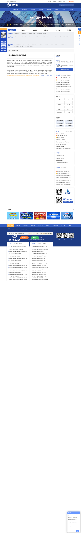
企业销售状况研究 (66, 36)
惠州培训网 (16, 229)
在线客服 (64, 1)
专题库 (64, 9)
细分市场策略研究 (35, 44)
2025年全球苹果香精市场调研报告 (14, 276)
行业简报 (49, 9)
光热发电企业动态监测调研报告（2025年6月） (39, 255)
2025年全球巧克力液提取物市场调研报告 (15, 253)
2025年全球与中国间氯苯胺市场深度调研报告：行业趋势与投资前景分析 (18, 277)
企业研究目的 (16, 36)
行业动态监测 (69, 125)
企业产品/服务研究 (57, 36)
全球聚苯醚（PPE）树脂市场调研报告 (62, 162)
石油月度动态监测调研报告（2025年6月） (38, 260)
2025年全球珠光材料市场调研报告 (14, 263)
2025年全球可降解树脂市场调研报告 (14, 256)
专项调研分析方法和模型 (41, 33)
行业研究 (13, 229)
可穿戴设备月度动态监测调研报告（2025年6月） (39, 253)
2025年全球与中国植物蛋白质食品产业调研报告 (16, 249)
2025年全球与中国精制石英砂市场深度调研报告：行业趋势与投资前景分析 (18, 274)
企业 (68, 131)
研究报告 (24, 9)
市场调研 (14, 9)
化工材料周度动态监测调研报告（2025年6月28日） (40, 276)
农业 (68, 99)
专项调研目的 (16, 33)
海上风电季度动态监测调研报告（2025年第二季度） (40, 279)
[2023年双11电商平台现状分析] (67, 215)
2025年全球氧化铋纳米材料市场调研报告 (15, 269)
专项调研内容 (23, 33)
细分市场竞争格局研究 (29, 46)
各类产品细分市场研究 (44, 44)
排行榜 (56, 9)
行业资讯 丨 (67, 65)
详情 (17, 50)
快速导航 (10, 225)
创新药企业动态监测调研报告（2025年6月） (39, 270)
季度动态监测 (60, 123)
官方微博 (54, 1)
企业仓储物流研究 (51, 38)
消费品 (68, 101)
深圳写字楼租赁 (27, 229)
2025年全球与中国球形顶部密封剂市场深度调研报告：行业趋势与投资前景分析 (18, 265)
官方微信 (49, 1)
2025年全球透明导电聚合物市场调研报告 (15, 260)
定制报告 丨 (67, 61)
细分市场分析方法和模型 (18, 46)
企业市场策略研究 (17, 38)
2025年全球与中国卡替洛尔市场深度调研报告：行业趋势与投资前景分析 (18, 255)
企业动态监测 (60, 125)
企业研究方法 (23, 36)
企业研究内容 (30, 36)
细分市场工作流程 (26, 44)
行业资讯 (41, 9)
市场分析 (33, 9)
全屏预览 (43, 75)
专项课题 (33, 225)
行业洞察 (3, 48)
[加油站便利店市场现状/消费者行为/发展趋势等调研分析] (40, 215)
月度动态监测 (69, 120)
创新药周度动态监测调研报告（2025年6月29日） (40, 272)
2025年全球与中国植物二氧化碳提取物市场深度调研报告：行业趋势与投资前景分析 (18, 246)
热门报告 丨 (59, 61)
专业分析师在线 (68, 201)
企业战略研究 (37, 36)
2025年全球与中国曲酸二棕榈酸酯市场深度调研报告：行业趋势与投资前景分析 (18, 258)
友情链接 (8, 228)
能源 (59, 99)
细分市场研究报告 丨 (64, 62)
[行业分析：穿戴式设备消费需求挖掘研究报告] (53, 215)
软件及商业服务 (59, 112)
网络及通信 (68, 109)
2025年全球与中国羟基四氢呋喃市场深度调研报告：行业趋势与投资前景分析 (18, 267)
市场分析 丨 (59, 65)
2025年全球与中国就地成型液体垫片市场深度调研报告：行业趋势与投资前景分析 (18, 270)
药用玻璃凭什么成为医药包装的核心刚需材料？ (61, 24)
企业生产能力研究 (26, 38)
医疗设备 (59, 104)
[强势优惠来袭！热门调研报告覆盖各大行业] (13, 215)
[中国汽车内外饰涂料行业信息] (26, 215)
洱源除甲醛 (37, 229)
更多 (27, 243)
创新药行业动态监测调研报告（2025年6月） (39, 265)
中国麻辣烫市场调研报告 (60, 155)
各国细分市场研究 (53, 44)
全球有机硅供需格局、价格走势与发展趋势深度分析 (23, 24)
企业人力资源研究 (17, 41)
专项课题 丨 (59, 62)
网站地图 (59, 1)
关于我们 (71, 9)
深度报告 (3, 46)
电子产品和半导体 (68, 112)
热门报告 (3, 41)
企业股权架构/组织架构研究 (47, 36)
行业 (71, 131)
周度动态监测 (60, 120)
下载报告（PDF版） (50, 75)
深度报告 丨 (63, 61)
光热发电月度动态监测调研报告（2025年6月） (39, 269)
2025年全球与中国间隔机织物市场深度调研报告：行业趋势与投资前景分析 (18, 279)
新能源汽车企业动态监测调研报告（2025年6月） (39, 263)
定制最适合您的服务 (64, 69)
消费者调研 (46, 30)
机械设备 (68, 104)
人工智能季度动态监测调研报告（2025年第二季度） (40, 267)
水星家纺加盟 (32, 229)
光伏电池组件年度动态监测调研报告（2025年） (39, 277)
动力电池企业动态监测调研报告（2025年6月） (39, 256)
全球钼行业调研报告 (59, 160)
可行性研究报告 (70, 62)
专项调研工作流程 (31, 33)
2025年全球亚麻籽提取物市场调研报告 (15, 272)
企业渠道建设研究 (60, 38)
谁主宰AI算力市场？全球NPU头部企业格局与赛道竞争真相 (42, 24)
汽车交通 (59, 109)
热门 (66, 131)
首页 (7, 9)
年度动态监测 (69, 123)
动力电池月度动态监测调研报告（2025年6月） (39, 274)
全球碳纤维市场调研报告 (60, 158)
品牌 (70, 131)
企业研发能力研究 (35, 38)
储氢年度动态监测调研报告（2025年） (38, 251)
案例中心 (69, 30)
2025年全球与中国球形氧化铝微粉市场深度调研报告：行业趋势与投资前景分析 (18, 262)
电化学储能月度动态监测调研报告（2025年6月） (39, 246)
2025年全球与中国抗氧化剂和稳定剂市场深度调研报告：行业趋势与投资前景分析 (18, 251)
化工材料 (59, 101)
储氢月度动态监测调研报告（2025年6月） (38, 258)
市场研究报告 (9, 229)
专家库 (3, 50)
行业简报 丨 (63, 65)
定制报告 (3, 43)
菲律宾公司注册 (21, 229)
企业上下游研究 (43, 38)
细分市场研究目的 (17, 44)
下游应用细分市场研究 (63, 44)
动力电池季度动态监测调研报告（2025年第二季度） (40, 249)
